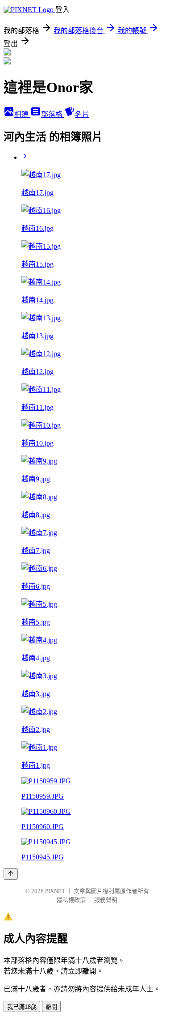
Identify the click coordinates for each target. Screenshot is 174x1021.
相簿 (22, 114)
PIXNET (55, 891)
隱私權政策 (71, 900)
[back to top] (11, 874)
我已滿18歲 (22, 1007)
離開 (51, 1007)
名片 (82, 114)
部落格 (52, 114)
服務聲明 (105, 900)
